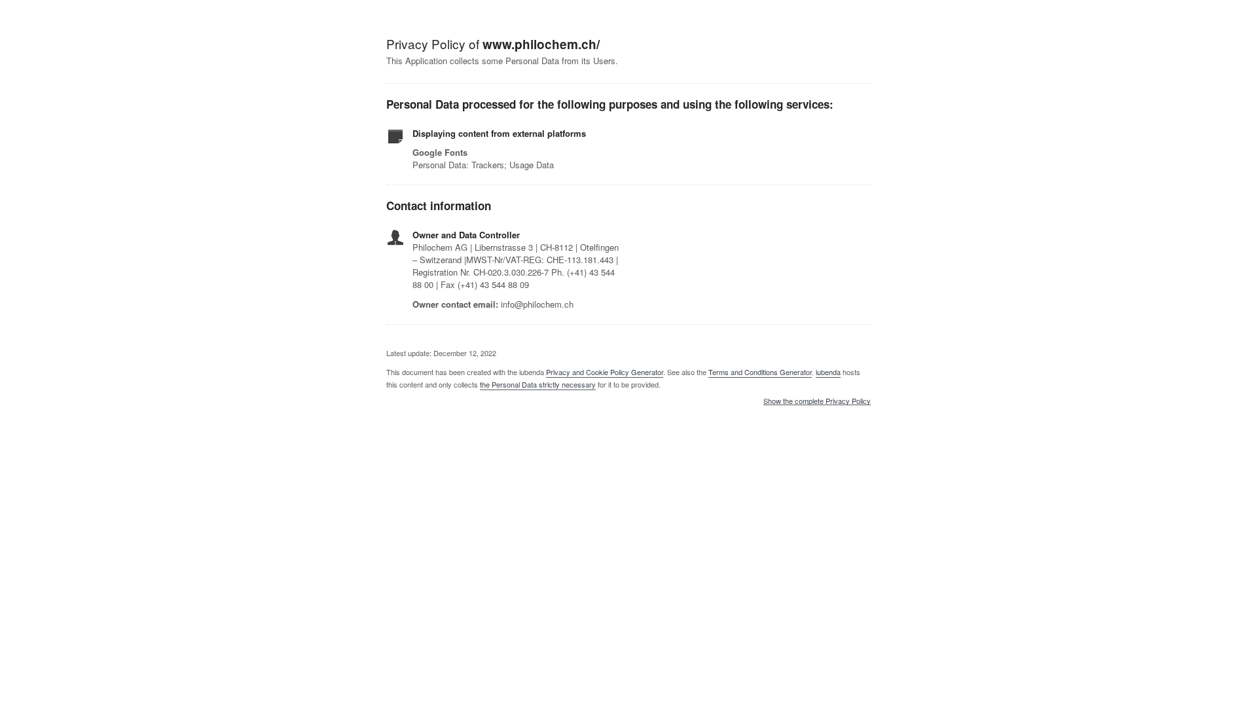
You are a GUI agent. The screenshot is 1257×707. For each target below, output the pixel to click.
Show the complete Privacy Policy (817, 401)
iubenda (828, 372)
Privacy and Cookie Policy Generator (604, 372)
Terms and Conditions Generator (760, 372)
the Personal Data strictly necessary (538, 384)
